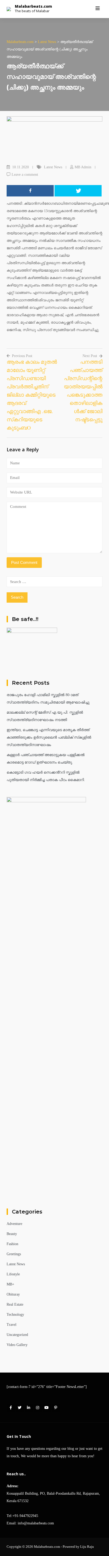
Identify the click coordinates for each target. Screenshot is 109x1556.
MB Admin (83, 167)
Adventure (14, 1224)
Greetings (14, 1254)
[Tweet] (78, 190)
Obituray (13, 1294)
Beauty (12, 1234)
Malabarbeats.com (33, 6)
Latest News (53, 167)
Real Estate (15, 1304)
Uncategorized (17, 1335)
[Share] (30, 190)
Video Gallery (17, 1345)
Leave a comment (25, 175)
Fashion (12, 1244)
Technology (15, 1315)
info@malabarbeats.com (36, 1523)
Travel (11, 1325)
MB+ (10, 1284)
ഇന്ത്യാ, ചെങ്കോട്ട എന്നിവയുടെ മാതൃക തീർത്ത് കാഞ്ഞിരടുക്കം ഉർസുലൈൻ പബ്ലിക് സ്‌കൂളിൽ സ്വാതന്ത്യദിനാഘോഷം (49, 737)
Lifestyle (13, 1274)
